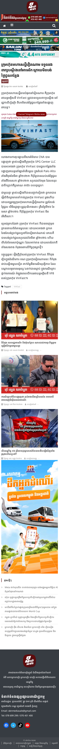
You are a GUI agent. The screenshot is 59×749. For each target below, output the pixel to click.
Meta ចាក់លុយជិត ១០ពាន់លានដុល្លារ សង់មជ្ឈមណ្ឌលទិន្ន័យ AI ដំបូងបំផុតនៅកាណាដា (31, 589)
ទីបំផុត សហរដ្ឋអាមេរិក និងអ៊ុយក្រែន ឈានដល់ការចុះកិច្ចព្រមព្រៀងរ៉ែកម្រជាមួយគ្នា (28, 344)
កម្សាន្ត (22, 746)
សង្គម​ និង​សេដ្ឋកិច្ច (41, 743)
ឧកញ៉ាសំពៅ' (33, 86)
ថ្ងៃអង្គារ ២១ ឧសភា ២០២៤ (13, 86)
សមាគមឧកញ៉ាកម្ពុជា (23, 743)
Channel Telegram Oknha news (31, 114)
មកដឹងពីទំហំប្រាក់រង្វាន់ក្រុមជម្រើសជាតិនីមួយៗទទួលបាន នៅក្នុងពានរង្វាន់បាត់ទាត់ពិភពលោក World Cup (31, 609)
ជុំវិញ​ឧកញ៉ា (7, 743)
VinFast (17, 286)
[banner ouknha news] (29, 17)
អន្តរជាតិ (5, 81)
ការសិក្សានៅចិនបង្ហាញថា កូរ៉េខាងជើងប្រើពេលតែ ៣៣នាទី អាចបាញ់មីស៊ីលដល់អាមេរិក (27, 398)
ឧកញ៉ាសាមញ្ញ (33, 350)
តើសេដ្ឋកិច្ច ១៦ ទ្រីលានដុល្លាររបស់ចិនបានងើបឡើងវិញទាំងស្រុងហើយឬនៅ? (28, 452)
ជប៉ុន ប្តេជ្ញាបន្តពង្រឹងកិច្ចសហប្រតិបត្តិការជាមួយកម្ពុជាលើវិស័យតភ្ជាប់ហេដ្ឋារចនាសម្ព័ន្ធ (30, 599)
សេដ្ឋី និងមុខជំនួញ (35, 746)
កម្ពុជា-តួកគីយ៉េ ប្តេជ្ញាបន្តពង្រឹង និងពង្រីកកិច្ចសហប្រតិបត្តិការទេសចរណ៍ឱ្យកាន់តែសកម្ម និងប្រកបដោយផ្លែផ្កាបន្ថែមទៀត (29, 619)
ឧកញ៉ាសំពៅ (31, 404)
